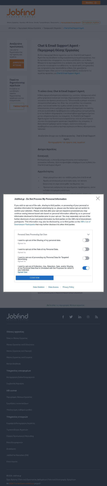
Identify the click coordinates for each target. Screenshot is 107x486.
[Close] (98, 199)
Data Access (53, 287)
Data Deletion (38, 287)
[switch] (85, 240)
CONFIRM (35, 278)
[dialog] (53, 243)
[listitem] (53, 234)
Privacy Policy (68, 287)
